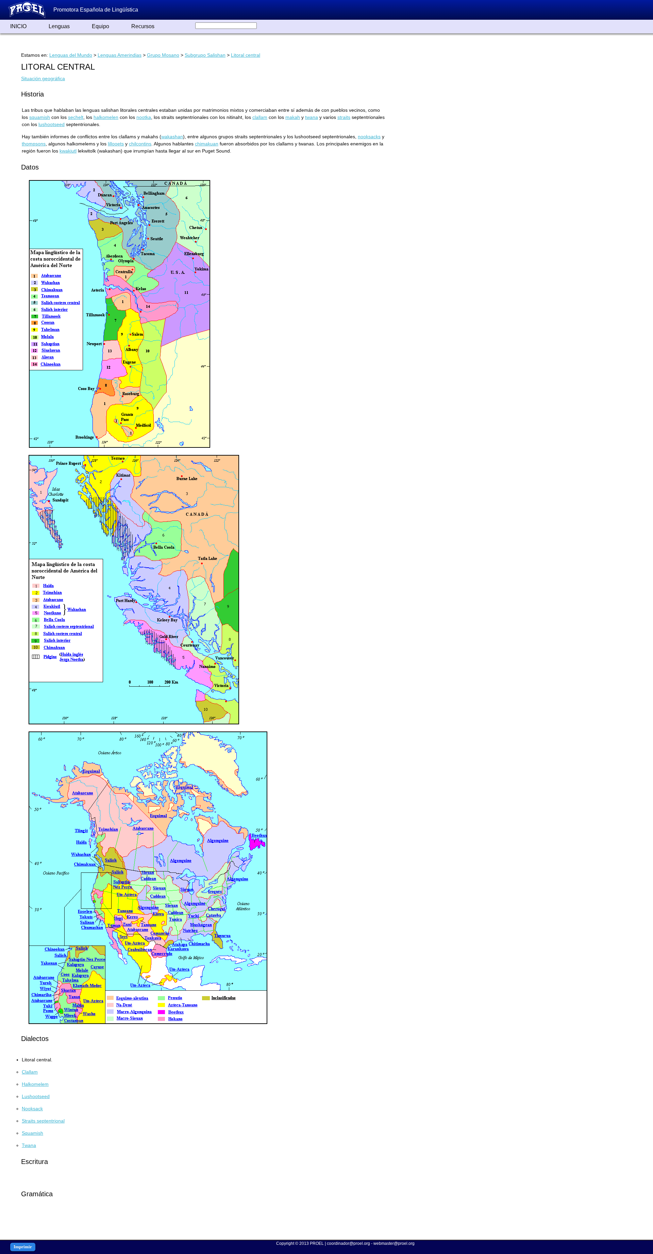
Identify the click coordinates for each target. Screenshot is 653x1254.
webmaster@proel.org (394, 1243)
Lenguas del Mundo (70, 55)
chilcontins (140, 143)
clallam (259, 117)
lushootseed (51, 124)
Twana (29, 1145)
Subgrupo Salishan (205, 55)
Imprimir (23, 1246)
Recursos (142, 26)
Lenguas (59, 26)
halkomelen (106, 117)
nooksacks (369, 136)
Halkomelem (35, 1084)
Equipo (100, 26)
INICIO (18, 26)
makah (292, 117)
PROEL (317, 1243)
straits (343, 117)
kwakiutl (68, 151)
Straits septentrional (43, 1121)
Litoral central (245, 55)
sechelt (75, 117)
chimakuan (206, 143)
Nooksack (32, 1108)
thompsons (34, 143)
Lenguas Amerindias (119, 55)
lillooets (116, 143)
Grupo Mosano (163, 55)
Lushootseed (36, 1096)
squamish (39, 117)
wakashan (172, 136)
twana (311, 117)
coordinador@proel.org (348, 1243)
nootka (143, 117)
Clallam (30, 1072)
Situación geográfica (43, 78)
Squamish (32, 1133)
